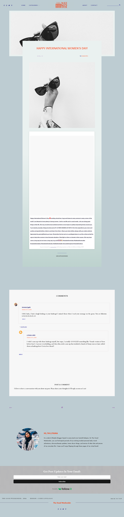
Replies (24, 327)
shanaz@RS (26, 307)
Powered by (55, 489)
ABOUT (85, 5)
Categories (33, 5)
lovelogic (48, 498)
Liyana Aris (53, 247)
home (23, 5)
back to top (116, 498)
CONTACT (94, 5)
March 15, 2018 (31, 337)
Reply (23, 319)
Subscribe (62, 481)
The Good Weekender (12, 498)
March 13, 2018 (26, 309)
